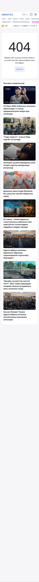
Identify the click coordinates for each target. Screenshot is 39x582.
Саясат (4, 19)
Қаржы (15, 19)
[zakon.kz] (7, 14)
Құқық (27, 19)
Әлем (10, 19)
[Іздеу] (31, 14)
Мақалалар (35, 19)
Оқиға (22, 19)
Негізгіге (19, 69)
